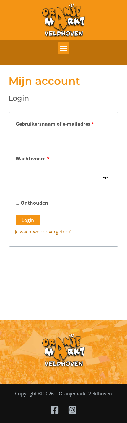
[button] (63, 48)
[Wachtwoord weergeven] (105, 177)
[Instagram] (72, 409)
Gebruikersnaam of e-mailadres (63, 123)
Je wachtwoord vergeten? (43, 231)
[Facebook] (54, 409)
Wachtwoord (41, 158)
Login (28, 220)
